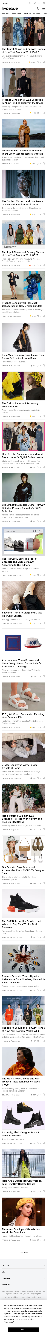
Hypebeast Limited (12, 1291)
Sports (36, 14)
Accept (23, 1330)
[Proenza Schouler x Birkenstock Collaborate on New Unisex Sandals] (23, 285)
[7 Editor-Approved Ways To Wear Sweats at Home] (23, 747)
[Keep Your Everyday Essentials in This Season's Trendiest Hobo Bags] (23, 337)
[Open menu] (43, 8)
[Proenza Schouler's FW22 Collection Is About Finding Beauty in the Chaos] (23, 82)
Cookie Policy (36, 1297)
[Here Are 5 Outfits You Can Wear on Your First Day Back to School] (23, 1163)
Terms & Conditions (11, 1297)
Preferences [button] (9, 1322)
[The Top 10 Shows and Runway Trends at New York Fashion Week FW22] (23, 31)
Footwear (16, 14)
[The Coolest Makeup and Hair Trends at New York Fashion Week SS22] (23, 184)
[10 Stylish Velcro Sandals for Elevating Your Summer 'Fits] (23, 696)
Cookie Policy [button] (25, 1316)
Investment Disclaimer (23, 1300)
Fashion (5, 14)
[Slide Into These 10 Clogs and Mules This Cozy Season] (23, 595)
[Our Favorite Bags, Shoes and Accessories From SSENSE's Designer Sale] (23, 849)
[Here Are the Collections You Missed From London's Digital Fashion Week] (23, 436)
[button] (43, 62)
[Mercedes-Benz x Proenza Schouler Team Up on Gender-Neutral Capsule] (23, 133)
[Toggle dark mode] (38, 8)
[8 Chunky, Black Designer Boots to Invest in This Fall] (23, 1115)
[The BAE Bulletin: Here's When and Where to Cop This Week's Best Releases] (23, 903)
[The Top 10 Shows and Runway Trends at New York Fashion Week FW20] (23, 1010)
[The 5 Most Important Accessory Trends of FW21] (23, 385)
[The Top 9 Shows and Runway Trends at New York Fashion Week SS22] (23, 234)
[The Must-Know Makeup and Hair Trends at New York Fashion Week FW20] (23, 1061)
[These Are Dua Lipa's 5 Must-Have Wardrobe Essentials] (23, 1211)
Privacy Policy (25, 1297)
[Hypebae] (10, 8)
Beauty (27, 14)
